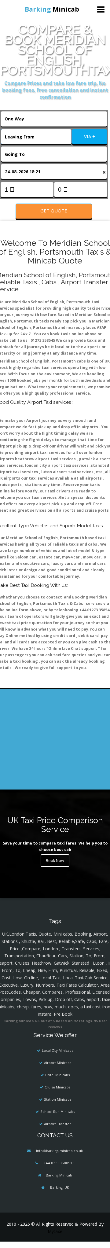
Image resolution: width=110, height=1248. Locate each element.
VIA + (89, 136)
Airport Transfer (57, 1123)
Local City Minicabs (57, 1050)
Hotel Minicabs (57, 1075)
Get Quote (53, 211)
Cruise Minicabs (57, 1087)
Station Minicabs (57, 1099)
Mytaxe (55, 1231)
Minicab (52, 9)
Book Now (55, 860)
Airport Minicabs (57, 1062)
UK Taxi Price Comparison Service (55, 824)
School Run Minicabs (57, 1111)
